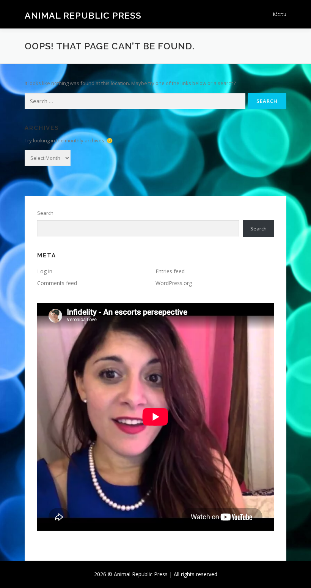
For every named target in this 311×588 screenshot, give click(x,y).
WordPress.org (174, 283)
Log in (44, 271)
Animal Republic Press (83, 15)
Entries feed (170, 271)
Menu (279, 14)
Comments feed (57, 283)
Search (45, 213)
